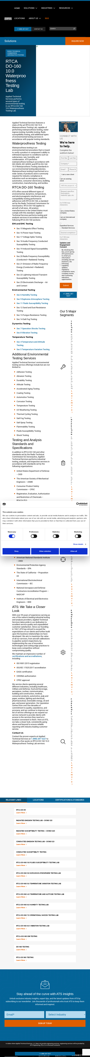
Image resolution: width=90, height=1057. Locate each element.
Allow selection (45, 551)
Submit (66, 285)
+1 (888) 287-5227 (22, 29)
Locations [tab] (38, 800)
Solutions (10, 41)
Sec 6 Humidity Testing (27, 295)
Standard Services (68, 228)
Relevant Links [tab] (13, 800)
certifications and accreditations (27, 656)
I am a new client (68, 174)
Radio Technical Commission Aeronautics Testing (15, 53)
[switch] (34, 536)
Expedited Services (67, 226)
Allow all (73, 551)
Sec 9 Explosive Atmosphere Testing (33, 299)
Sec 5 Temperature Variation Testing (33, 349)
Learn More (20, 812)
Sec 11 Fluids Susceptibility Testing (32, 303)
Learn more (72, 400)
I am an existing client (65, 180)
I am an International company (67, 218)
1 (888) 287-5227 (38, 739)
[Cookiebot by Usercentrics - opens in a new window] (77, 504)
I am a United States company (67, 212)
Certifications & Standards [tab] (69, 800)
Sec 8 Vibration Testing (27, 333)
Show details (78, 544)
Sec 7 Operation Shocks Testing (31, 328)
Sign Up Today (45, 1023)
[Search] (74, 28)
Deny (16, 551)
